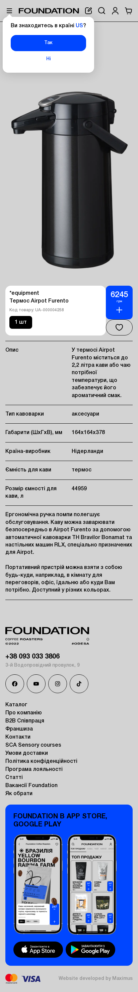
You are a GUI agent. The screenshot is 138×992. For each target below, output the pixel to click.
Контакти (17, 737)
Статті (14, 777)
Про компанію (23, 713)
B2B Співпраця (24, 721)
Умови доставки (26, 753)
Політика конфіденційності (41, 761)
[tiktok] (79, 683)
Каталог (16, 705)
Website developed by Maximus (96, 979)
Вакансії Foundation (31, 785)
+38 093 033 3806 (32, 657)
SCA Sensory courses (33, 745)
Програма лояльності (34, 769)
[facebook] (14, 683)
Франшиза (19, 729)
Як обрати (18, 793)
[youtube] (36, 683)
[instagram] (57, 683)
